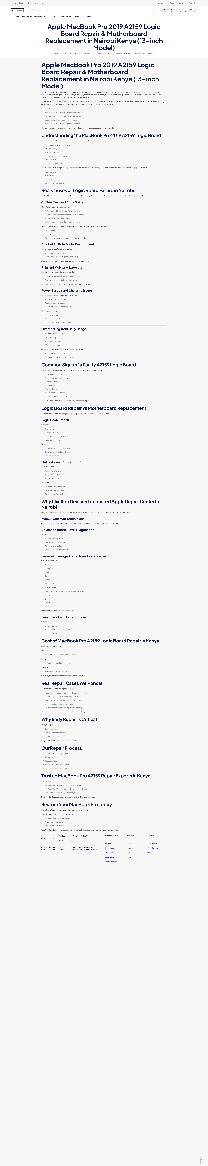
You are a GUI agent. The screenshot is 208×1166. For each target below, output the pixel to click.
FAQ (149, 852)
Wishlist (130, 857)
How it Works (153, 843)
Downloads (109, 848)
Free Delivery (153, 848)
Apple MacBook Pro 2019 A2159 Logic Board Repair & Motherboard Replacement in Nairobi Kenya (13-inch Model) (108, 53)
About (129, 848)
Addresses (109, 852)
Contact (130, 852)
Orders (108, 843)
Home (56, 53)
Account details (111, 857)
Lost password (111, 862)
